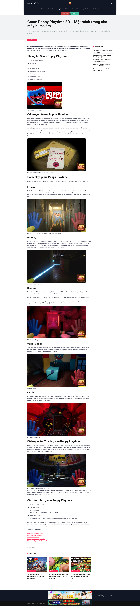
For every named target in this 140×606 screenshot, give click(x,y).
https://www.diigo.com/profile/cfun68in (37, 541)
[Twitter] (32, 3)
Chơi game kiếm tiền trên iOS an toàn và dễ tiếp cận (103, 51)
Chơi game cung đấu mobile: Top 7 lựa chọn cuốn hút (102, 69)
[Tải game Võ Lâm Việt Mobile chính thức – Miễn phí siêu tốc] (37, 564)
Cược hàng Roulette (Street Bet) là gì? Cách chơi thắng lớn (80, 576)
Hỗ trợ (33, 547)
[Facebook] (28, 3)
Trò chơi (43, 9)
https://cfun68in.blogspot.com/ (35, 533)
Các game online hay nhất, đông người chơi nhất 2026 (101, 65)
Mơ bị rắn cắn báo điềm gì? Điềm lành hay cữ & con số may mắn (58, 576)
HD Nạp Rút (51, 9)
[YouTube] (35, 3)
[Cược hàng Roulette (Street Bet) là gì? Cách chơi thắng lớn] (81, 564)
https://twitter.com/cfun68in (34, 535)
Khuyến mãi (96, 9)
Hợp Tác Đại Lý (86, 9)
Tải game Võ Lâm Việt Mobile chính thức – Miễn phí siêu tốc (36, 576)
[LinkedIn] (38, 3)
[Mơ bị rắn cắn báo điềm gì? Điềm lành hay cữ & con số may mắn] (59, 564)
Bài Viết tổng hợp (32, 39)
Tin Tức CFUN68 (76, 9)
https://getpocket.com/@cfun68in (36, 539)
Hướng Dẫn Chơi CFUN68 (62, 9)
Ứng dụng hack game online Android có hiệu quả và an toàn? (102, 60)
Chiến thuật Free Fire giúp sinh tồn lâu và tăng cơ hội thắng (102, 56)
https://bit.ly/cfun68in (33, 537)
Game (30, 547)
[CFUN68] (70, 3)
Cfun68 (43, 50)
